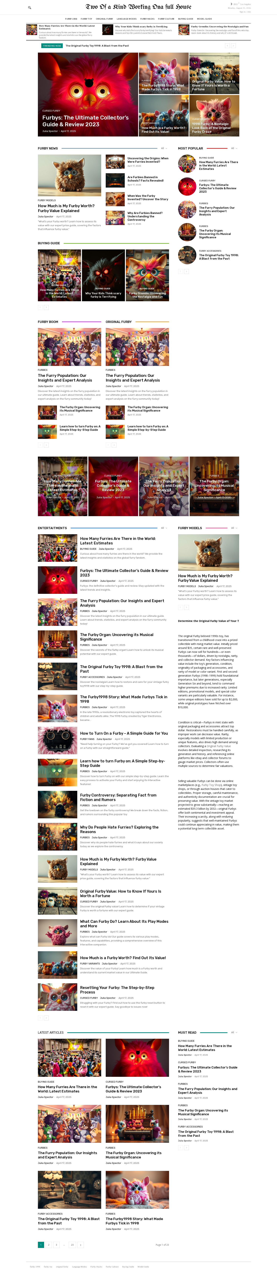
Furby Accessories (210, 251)
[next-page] (46, 307)
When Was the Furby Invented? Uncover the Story (148, 197)
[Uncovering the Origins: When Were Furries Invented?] (115, 162)
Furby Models (47, 200)
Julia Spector (45, 216)
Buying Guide (58, 285)
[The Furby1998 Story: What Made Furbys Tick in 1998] (164, 73)
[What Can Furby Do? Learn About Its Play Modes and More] (57, 933)
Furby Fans (87, 739)
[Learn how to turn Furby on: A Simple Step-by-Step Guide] (47, 432)
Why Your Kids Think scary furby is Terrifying (141, 26)
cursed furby (51, 111)
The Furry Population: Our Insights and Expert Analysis (65, 377)
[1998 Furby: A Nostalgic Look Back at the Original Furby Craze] (214, 115)
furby (115, 649)
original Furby (103, 906)
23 (72, 1244)
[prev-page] (40, 307)
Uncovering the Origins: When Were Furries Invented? (148, 160)
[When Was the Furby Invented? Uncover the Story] (115, 199)
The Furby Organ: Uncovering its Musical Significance (80, 408)
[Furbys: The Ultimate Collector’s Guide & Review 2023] (88, 94)
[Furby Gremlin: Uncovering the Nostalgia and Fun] (183, 29)
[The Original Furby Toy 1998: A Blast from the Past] (187, 255)
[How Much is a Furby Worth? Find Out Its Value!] (164, 115)
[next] (233, 45)
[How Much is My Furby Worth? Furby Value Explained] (69, 175)
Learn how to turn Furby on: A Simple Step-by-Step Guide (80, 428)
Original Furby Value (219, 746)
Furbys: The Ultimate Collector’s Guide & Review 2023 (217, 188)
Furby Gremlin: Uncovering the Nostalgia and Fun (220, 26)
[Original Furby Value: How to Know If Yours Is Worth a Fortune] (214, 73)
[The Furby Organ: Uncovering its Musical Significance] (47, 412)
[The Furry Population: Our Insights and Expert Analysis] (69, 347)
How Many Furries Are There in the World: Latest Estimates (67, 27)
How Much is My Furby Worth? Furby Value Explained (66, 208)
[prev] (227, 45)
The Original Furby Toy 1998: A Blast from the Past (219, 257)
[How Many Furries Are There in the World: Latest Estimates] (31, 29)
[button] (29, 7)
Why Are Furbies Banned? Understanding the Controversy (145, 216)
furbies (146, 81)
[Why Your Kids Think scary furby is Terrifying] (107, 29)
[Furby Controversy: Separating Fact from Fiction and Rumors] (57, 804)
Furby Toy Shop (211, 785)
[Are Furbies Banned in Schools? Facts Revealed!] (115, 180)
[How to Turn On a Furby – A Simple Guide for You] (57, 740)
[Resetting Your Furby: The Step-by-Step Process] (57, 997)
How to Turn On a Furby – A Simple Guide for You (124, 733)
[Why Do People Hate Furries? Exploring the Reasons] (57, 836)
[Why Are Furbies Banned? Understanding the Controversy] (115, 218)
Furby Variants (150, 123)
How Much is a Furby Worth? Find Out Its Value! (123, 958)
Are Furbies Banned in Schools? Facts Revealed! (146, 179)
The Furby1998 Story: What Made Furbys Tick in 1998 (134, 1221)
